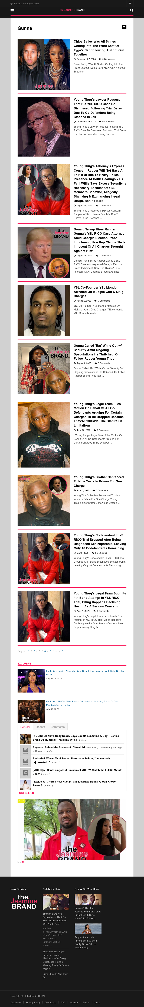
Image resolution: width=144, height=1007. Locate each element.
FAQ (63, 1002)
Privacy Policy (33, 1002)
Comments (58, 726)
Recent (40, 726)
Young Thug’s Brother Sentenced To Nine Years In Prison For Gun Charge (99, 481)
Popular (25, 727)
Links (97, 1002)
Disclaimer (16, 1002)
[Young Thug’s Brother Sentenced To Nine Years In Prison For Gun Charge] (44, 500)
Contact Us (50, 1002)
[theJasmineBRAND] (72, 10)
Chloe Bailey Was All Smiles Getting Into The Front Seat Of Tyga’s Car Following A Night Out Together (99, 47)
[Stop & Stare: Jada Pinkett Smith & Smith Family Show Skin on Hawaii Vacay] (88, 928)
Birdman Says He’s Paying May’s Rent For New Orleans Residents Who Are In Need (55, 919)
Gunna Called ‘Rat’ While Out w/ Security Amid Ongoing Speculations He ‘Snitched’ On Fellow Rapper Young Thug (98, 352)
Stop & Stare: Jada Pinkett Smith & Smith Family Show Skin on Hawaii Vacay (86, 942)
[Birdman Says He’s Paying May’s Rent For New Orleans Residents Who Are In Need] (56, 902)
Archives (74, 1002)
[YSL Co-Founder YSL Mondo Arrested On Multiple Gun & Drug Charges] (44, 310)
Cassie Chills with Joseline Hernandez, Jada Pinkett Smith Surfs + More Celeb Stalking (88, 913)
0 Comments (108, 58)
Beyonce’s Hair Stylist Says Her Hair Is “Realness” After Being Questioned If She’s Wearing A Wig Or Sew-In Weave (56, 960)
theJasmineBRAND (36, 996)
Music (21, 800)
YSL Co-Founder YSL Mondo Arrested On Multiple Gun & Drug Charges (98, 291)
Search (86, 1002)
